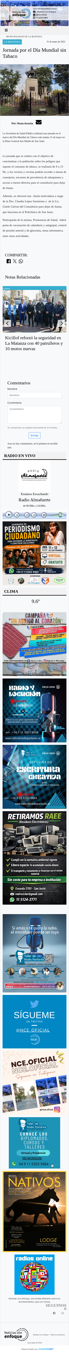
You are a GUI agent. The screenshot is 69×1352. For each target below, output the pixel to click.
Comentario (14, 402)
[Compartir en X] (14, 262)
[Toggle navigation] (6, 30)
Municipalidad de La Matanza (24, 36)
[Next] (61, 323)
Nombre (12, 388)
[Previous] (7, 323)
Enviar (34, 435)
